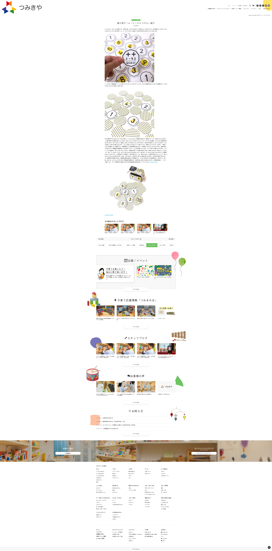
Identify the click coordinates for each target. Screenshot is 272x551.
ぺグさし (131, 504)
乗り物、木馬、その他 (101, 509)
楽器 (113, 490)
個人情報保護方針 (149, 536)
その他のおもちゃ (117, 512)
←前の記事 (100, 239)
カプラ (130, 475)
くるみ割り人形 (164, 502)
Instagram (165, 534)
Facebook (164, 532)
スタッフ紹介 (163, 245)
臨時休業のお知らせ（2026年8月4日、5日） (114, 421)
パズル (114, 469)
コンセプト (99, 532)
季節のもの (148, 498)
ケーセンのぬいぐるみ (150, 494)
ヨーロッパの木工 (165, 506)
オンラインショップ (117, 530)
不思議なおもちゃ (116, 517)
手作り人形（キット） (150, 488)
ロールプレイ (99, 490)
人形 (146, 490)
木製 (130, 488)
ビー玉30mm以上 (100, 475)
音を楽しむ (115, 485)
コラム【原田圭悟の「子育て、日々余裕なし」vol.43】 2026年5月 (144, 232)
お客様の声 (141, 245)
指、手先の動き (99, 506)
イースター (147, 504)
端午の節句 (147, 502)
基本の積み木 (132, 471)
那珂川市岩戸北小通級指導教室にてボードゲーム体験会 (105, 319)
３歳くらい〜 (148, 471)
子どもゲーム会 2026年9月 (143, 277)
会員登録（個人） (116, 534)
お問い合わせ (148, 532)
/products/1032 (153, 162)
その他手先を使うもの (117, 504)
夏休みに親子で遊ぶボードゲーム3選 (145, 318)
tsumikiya (136, 549)
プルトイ (98, 502)
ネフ (130, 477)
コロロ (162, 471)
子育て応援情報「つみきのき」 (116, 245)
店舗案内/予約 (100, 534)
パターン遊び (132, 498)
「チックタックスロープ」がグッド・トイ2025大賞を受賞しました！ (159, 232)
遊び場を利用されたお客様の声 (144, 394)
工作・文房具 (165, 485)
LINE (163, 540)
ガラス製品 (163, 509)
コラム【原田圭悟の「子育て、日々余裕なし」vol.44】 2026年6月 (128, 232)
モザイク (131, 500)
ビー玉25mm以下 (100, 473)
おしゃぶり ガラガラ (101, 500)
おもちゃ (131, 532)
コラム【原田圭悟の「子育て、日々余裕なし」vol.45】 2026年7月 (111, 232)
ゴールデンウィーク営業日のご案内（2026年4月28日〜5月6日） (119, 425)
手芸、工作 (163, 490)
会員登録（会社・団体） (117, 536)
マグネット (131, 502)
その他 (113, 519)
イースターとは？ (161, 318)
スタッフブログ (254, 15)
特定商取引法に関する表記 (151, 534)
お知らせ (172, 245)
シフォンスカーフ (100, 512)
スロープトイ (99, 504)
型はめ (113, 473)
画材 (162, 488)
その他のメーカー (165, 475)
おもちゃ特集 (101, 245)
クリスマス (147, 506)
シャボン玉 (114, 514)
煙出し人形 (163, 504)
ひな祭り (147, 500)
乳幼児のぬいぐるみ (149, 492)
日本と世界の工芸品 (166, 498)
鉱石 (97, 482)
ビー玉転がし (164, 469)
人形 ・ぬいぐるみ (149, 485)
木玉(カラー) (99, 480)
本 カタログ (164, 492)
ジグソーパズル (115, 471)
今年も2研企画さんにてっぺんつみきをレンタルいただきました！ (105, 394)
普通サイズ (98, 514)
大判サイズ (98, 517)
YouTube (164, 538)
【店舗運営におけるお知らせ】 (111, 428)
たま (97, 469)
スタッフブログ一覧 (136, 239)
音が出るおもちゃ (116, 488)
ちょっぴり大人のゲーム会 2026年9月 (162, 277)
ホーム (98, 530)
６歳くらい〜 (148, 473)
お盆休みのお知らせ (108, 418)
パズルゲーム (115, 477)
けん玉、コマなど (117, 498)
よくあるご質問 (100, 538)
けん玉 (113, 502)
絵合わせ (114, 475)
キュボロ (163, 473)
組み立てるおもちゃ (134, 485)
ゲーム (146, 469)
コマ (113, 500)
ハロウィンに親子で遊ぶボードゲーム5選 (125, 319)
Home (250, 15)
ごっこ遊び (99, 485)
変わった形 (131, 473)
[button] (250, 5)
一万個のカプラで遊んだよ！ (163, 394)
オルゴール (114, 492)
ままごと (98, 488)
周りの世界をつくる (100, 492)
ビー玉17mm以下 (100, 471)
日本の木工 (163, 500)
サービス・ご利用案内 (117, 532)
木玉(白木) (98, 477)
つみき (130, 469)
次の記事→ (171, 239)
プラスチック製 (132, 490)
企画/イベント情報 (131, 245)
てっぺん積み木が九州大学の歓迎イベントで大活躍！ (126, 394)
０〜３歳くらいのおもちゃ (103, 498)
